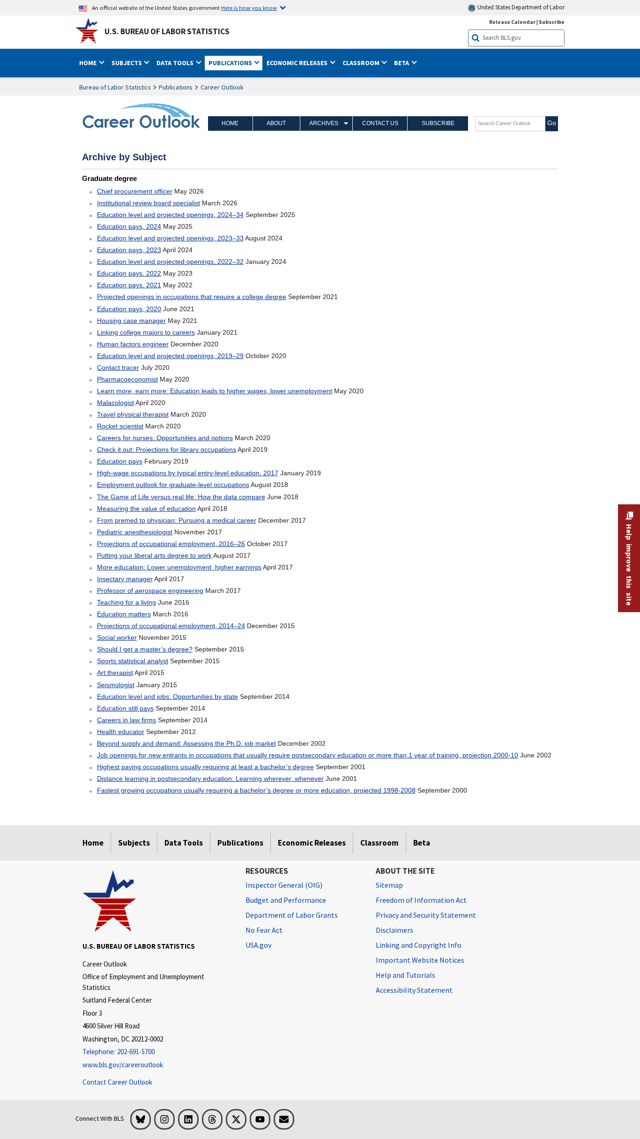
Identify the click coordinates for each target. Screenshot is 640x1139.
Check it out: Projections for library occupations (166, 449)
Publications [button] (230, 63)
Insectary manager (125, 579)
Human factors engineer (133, 344)
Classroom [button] (361, 63)
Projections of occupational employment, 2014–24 (171, 625)
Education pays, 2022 (129, 273)
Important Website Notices (420, 960)
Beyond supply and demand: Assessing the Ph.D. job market (186, 743)
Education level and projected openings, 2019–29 (170, 356)
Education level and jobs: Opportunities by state (167, 696)
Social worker (117, 637)
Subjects (134, 843)
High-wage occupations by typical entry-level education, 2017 (187, 473)
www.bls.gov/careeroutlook (122, 1064)
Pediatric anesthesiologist (134, 532)
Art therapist (115, 672)
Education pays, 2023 (129, 250)
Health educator (120, 731)
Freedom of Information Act (421, 900)
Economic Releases (312, 843)
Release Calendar (512, 21)
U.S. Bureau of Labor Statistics (167, 31)
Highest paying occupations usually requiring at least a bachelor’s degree (205, 767)
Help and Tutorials (405, 975)
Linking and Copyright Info (418, 945)
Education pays (119, 461)
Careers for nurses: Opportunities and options (165, 438)
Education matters (124, 614)
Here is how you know (249, 7)
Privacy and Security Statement (426, 915)
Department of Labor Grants (292, 915)
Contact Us (380, 123)
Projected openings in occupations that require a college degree (191, 296)
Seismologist (115, 685)
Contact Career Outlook (117, 1082)
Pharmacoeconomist (127, 379)
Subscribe (552, 21)
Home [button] (88, 63)
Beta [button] (402, 63)
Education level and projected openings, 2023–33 (170, 238)
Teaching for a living (126, 602)
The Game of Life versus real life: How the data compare (181, 497)
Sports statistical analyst (132, 661)
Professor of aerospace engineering (150, 590)
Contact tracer (118, 367)
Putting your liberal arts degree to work (154, 555)
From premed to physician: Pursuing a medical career (176, 520)
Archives (323, 123)
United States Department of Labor (520, 7)
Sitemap (389, 885)
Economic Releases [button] (298, 63)
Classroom (379, 843)
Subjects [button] (127, 63)
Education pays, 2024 (129, 226)
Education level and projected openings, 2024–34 (170, 214)
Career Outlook (222, 87)
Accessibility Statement (414, 990)
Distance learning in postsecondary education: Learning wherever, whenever (210, 778)
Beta (421, 843)
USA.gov (258, 945)
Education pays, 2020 (129, 309)
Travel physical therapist (133, 414)
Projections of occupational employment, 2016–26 (171, 543)
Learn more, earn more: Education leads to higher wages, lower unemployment (214, 391)
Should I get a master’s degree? (145, 649)
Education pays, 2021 (129, 285)
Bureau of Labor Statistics (115, 87)
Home (230, 123)
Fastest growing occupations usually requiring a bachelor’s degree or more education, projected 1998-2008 (256, 790)
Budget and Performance (286, 900)
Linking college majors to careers (146, 332)
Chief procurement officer (134, 191)
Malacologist (115, 402)
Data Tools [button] (175, 63)
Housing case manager (131, 320)
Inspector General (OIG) (284, 885)
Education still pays (125, 708)
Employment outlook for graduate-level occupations (173, 484)
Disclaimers (394, 930)
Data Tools (183, 843)
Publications (176, 87)
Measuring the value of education (146, 508)
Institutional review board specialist (148, 203)
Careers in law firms (126, 720)
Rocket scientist (120, 426)
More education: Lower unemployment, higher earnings (179, 567)
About (276, 123)
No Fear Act (264, 930)
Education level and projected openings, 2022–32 (170, 261)
